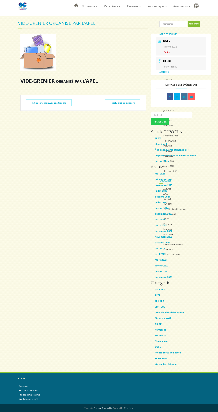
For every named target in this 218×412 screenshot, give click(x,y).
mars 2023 (160, 225)
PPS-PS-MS (161, 358)
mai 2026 (160, 173)
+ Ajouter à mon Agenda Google (49, 102)
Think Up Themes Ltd (103, 408)
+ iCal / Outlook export (122, 102)
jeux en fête (162, 161)
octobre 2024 (162, 196)
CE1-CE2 (159, 300)
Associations (180, 6)
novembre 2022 (163, 236)
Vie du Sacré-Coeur (166, 364)
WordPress (128, 408)
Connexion (24, 386)
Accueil (75, 9)
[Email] (191, 96)
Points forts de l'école (168, 352)
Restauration (197, 6)
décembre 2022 (163, 231)
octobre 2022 (162, 242)
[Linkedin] (184, 96)
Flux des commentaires (29, 394)
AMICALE (160, 289)
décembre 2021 (163, 277)
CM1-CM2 (160, 306)
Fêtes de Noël (163, 318)
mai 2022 (160, 248)
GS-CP (158, 323)
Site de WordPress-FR (28, 399)
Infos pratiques (155, 6)
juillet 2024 (161, 202)
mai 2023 (160, 219)
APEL (157, 295)
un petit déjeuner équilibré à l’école (175, 155)
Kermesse (160, 329)
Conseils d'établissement (169, 312)
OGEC (158, 346)
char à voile (161, 144)
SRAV (158, 138)
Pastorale (132, 6)
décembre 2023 (163, 213)
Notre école (88, 6)
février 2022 (161, 265)
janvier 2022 (161, 271)
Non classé (161, 341)
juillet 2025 (161, 190)
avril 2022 (160, 254)
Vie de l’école (111, 6)
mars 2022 (160, 259)
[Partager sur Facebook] (170, 96)
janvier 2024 (161, 208)
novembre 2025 (163, 185)
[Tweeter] (177, 96)
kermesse (160, 335)
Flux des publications (28, 390)
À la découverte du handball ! (171, 149)
